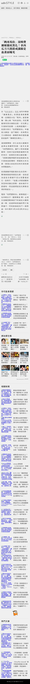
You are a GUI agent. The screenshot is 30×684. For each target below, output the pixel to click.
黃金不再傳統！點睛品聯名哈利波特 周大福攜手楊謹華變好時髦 (20, 402)
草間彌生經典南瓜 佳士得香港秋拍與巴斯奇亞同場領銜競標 (20, 316)
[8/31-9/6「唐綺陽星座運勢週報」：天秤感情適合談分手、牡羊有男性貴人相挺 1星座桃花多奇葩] (6, 475)
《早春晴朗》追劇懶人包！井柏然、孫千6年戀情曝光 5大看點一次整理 (20, 656)
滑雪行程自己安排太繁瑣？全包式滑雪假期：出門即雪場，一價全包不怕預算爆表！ (24, 361)
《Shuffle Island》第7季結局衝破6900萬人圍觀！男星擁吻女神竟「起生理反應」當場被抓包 (21, 666)
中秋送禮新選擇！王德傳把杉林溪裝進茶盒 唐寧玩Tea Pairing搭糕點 (20, 494)
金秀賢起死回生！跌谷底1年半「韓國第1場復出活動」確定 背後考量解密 (20, 559)
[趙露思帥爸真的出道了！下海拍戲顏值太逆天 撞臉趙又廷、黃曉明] (6, 627)
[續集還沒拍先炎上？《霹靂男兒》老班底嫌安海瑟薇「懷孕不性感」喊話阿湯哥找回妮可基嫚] (6, 307)
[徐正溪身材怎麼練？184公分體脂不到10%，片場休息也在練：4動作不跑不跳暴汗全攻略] (6, 567)
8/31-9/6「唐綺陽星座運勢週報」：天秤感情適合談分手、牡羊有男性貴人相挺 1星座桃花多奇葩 (20, 477)
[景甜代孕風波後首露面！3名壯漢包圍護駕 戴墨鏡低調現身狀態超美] (6, 595)
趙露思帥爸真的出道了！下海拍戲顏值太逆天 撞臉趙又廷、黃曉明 (24, 374)
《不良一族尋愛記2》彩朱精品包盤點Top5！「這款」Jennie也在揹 (20, 586)
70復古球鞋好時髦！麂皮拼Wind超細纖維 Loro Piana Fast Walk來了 (20, 503)
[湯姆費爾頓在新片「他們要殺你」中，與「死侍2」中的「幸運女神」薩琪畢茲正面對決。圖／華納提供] (15, 224)
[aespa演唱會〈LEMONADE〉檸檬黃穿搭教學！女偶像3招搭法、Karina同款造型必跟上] (6, 466)
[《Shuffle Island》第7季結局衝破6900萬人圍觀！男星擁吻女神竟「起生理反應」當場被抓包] (6, 664)
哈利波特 (5, 270)
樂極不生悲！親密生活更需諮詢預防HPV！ (5, 374)
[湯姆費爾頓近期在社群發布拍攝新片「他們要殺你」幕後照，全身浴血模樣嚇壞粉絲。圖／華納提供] (15, 81)
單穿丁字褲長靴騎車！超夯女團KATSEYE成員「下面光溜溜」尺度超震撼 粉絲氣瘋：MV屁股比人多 (15, 361)
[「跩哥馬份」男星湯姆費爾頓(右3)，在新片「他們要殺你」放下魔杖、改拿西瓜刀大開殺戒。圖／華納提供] (15, 251)
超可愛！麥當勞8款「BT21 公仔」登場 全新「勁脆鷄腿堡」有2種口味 (20, 448)
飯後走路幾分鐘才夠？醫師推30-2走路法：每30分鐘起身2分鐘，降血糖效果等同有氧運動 (20, 394)
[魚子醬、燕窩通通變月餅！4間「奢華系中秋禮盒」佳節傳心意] (6, 484)
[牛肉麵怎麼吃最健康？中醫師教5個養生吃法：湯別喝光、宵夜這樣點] (6, 438)
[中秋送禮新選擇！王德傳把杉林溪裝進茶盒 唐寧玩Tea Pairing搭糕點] (6, 494)
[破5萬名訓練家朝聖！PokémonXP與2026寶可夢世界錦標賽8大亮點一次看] (6, 420)
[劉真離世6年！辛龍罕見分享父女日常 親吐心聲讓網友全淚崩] (6, 646)
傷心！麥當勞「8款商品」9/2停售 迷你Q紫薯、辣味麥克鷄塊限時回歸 (20, 430)
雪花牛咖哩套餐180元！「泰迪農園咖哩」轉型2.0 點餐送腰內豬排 (20, 522)
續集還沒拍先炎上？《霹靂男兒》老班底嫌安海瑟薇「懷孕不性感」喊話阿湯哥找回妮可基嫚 (20, 308)
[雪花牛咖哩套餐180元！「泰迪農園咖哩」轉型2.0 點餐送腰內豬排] (6, 521)
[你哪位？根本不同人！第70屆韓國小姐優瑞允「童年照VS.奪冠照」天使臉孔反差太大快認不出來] (6, 297)
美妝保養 (24, 8)
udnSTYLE (4, 37)
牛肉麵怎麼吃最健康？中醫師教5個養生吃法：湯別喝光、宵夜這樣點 (20, 439)
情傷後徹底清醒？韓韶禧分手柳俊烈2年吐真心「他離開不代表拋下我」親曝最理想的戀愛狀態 (20, 606)
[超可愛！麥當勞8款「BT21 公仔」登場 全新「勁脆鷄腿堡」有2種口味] (6, 448)
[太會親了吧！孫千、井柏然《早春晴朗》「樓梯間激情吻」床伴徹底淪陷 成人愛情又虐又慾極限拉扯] (6, 325)
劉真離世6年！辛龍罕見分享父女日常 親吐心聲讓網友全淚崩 (20, 645)
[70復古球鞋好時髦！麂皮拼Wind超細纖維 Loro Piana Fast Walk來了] (6, 503)
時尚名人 (9, 8)
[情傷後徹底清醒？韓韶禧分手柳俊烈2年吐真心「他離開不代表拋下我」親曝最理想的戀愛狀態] (6, 604)
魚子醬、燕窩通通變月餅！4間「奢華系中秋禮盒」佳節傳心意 (20, 484)
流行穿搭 (17, 8)
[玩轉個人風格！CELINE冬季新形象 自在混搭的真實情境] (6, 539)
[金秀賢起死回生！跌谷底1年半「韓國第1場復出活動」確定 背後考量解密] (6, 558)
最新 (2, 8)
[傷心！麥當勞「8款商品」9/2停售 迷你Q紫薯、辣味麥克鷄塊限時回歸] (6, 429)
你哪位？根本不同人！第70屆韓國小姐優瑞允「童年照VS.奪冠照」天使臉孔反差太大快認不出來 (20, 299)
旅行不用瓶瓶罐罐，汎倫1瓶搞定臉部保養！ (24, 347)
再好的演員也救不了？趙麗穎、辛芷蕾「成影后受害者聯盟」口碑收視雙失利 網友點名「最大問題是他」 (21, 578)
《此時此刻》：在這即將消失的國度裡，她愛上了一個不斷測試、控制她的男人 (20, 513)
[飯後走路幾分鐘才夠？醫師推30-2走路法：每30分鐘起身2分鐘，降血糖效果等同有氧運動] (6, 392)
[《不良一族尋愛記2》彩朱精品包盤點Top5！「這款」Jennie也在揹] (6, 585)
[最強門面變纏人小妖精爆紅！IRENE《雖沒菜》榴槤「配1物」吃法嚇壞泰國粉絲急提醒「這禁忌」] (6, 673)
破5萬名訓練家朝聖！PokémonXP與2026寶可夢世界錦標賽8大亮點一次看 (20, 421)
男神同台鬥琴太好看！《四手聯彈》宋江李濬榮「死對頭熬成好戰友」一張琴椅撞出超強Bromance (15, 374)
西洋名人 (18, 37)
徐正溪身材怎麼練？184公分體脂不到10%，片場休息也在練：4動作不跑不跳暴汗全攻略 (20, 569)
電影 (11, 270)
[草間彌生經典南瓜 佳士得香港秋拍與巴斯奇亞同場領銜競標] (6, 316)
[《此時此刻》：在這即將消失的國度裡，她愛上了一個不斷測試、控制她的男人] (6, 512)
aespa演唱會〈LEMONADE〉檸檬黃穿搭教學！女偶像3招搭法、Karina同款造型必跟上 (20, 468)
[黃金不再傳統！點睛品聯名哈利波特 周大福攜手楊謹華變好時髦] (6, 402)
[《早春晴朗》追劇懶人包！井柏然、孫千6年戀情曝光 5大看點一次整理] (6, 655)
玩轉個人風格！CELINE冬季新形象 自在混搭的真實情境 (20, 539)
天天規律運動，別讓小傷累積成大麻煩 (5, 361)
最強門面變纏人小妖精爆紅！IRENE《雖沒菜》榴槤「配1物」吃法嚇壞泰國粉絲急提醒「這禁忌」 (15, 347)
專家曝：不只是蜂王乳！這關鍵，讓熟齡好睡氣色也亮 (5, 347)
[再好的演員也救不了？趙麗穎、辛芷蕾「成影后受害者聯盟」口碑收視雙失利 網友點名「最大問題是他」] (6, 576)
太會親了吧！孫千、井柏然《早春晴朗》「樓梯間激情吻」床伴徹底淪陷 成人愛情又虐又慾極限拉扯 (20, 327)
